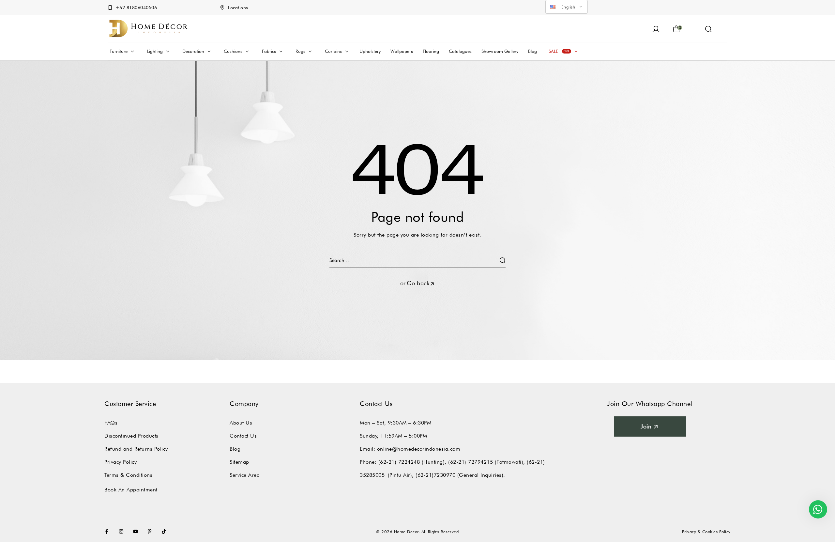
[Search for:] (417, 260)
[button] (708, 28)
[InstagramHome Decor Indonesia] (123, 531)
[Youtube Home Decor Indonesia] (137, 531)
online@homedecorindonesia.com (419, 449)
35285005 (372, 475)
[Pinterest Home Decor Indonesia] (151, 531)
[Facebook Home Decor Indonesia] (108, 531)
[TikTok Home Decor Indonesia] (165, 531)
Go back (418, 283)
